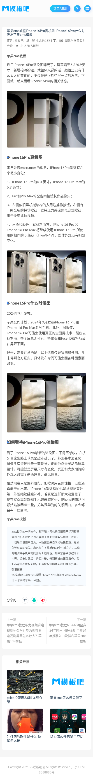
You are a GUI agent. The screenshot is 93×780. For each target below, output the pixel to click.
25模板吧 (17, 575)
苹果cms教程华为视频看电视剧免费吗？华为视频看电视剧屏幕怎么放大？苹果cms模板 (25, 633)
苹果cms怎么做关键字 (66, 698)
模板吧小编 (22, 40)
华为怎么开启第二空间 (66, 737)
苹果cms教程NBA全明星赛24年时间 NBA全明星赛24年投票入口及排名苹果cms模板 (67, 633)
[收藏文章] (25, 600)
